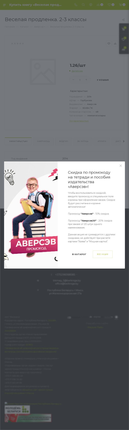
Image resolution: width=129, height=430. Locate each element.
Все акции (102, 254)
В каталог (79, 254)
